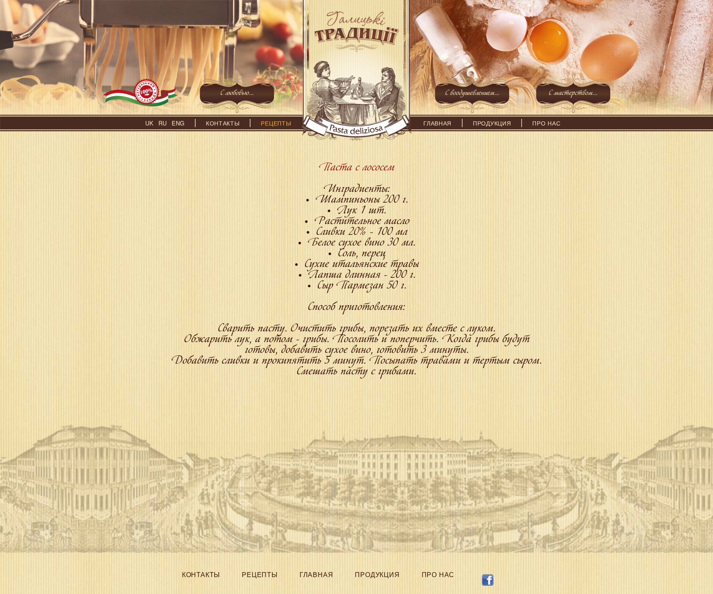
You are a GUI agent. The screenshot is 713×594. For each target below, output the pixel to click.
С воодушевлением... (472, 94)
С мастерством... (573, 94)
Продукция (492, 123)
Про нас (546, 123)
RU (162, 123)
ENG (178, 123)
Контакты (223, 123)
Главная (437, 123)
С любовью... (237, 94)
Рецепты (276, 123)
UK (149, 123)
